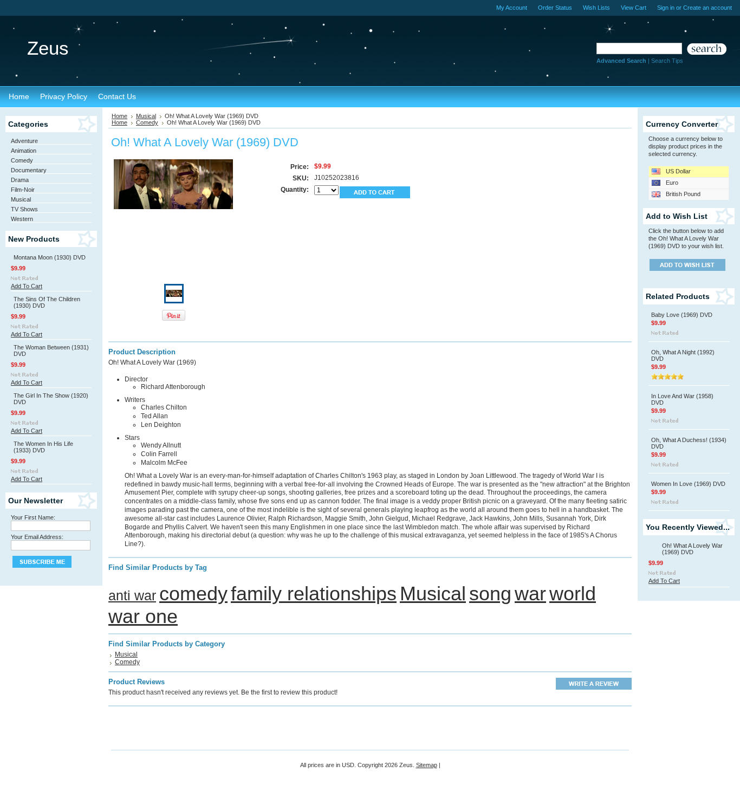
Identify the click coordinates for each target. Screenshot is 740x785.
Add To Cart (26, 286)
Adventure (24, 141)
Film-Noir (23, 189)
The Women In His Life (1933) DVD (43, 446)
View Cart (633, 7)
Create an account (707, 7)
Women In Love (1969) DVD (688, 484)
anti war (132, 595)
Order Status (555, 7)
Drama (20, 180)
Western (22, 219)
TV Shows (24, 209)
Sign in (665, 7)
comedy (193, 593)
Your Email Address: (37, 537)
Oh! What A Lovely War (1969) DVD (692, 548)
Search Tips (667, 60)
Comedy (22, 160)
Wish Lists (596, 7)
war (530, 593)
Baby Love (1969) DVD (681, 315)
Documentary (29, 170)
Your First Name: (33, 517)
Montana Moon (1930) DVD (50, 257)
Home (119, 116)
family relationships (314, 593)
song (490, 593)
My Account (511, 7)
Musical (21, 199)
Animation (23, 150)
